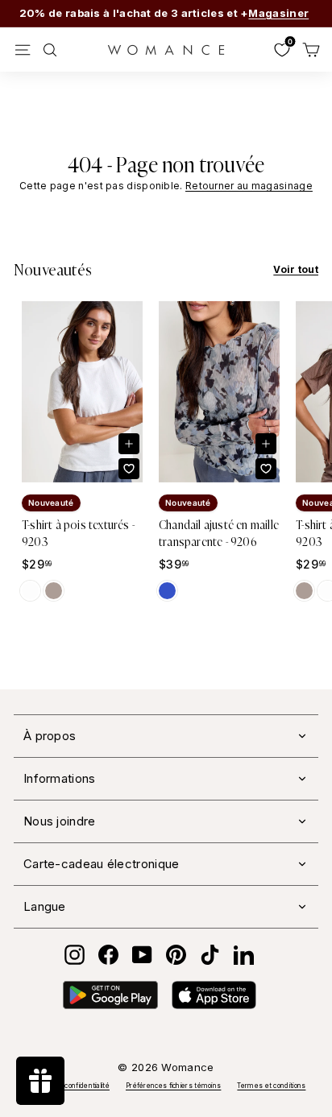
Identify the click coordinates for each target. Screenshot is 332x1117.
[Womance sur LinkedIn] (244, 955)
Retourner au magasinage (249, 186)
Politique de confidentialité (68, 1086)
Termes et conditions (271, 1086)
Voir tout (295, 269)
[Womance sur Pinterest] (176, 955)
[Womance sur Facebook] (108, 955)
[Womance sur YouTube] (142, 955)
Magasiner (278, 12)
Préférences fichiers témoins (173, 1086)
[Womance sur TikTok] (210, 955)
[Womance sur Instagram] (74, 955)
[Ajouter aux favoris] (128, 468)
